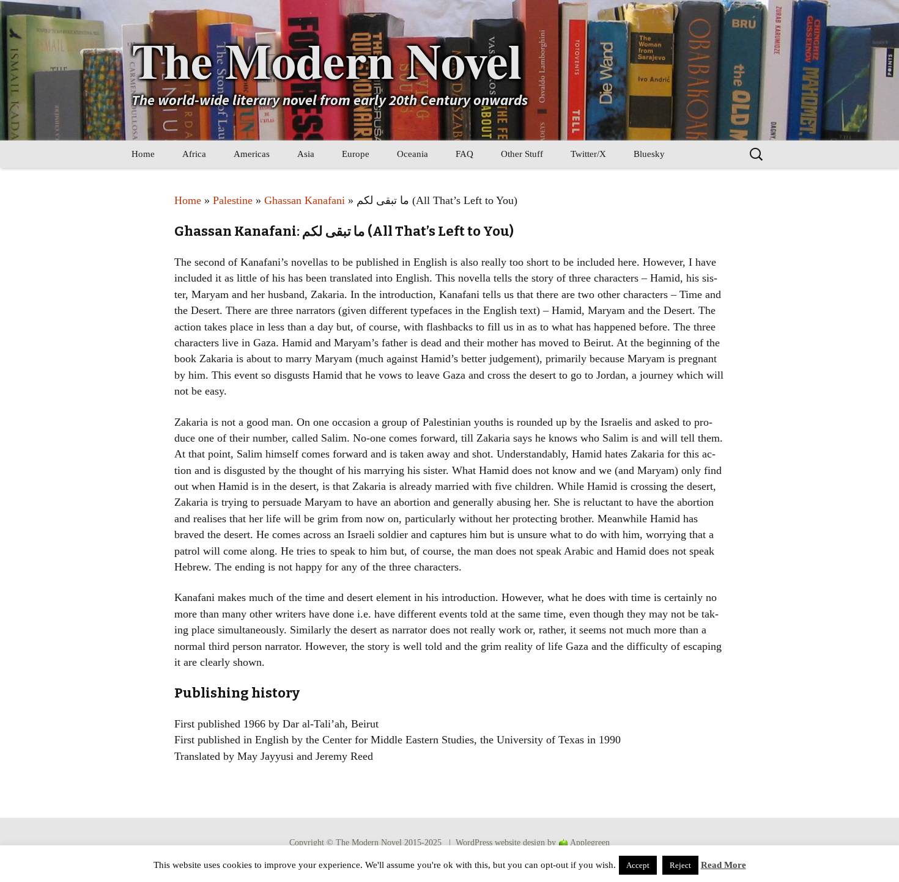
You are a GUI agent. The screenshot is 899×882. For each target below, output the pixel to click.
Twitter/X (588, 154)
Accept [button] (637, 865)
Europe (355, 154)
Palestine (233, 200)
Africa (194, 154)
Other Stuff (522, 154)
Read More (723, 865)
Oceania (412, 154)
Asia (305, 154)
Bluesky (649, 154)
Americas (252, 154)
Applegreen (590, 842)
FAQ (464, 154)
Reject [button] (680, 865)
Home (143, 154)
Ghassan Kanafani (304, 200)
